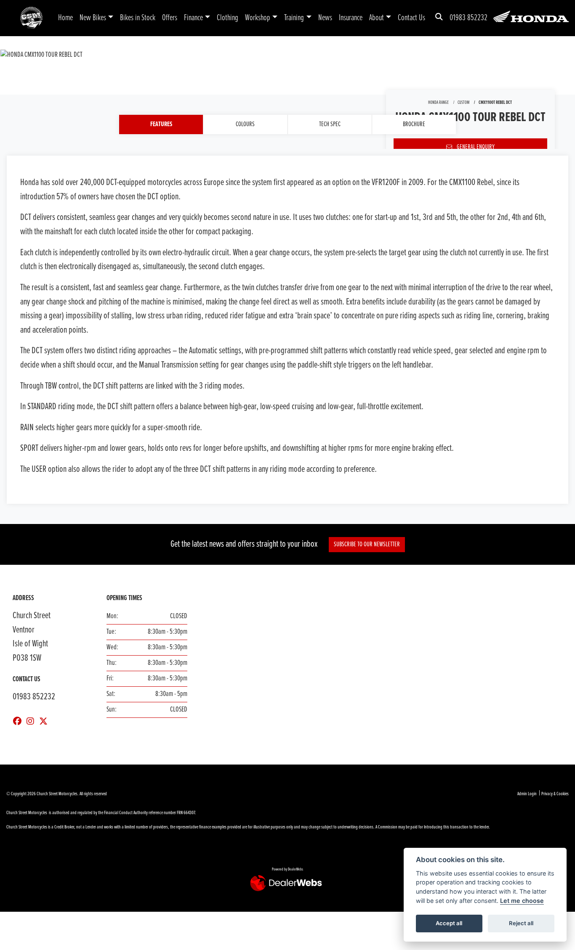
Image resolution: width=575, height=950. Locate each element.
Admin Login (527, 794)
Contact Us (411, 18)
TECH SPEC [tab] (330, 124)
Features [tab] (161, 124)
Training (294, 18)
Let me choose (522, 900)
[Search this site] (439, 17)
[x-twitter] (45, 722)
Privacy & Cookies (555, 794)
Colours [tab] (245, 124)
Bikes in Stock (137, 18)
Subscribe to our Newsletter (367, 544)
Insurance (350, 18)
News (325, 18)
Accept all (449, 923)
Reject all (521, 923)
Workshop (257, 18)
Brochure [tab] (414, 124)
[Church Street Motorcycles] (31, 18)
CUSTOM (463, 103)
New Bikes (93, 18)
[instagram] (32, 722)
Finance (193, 18)
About (376, 18)
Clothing (227, 18)
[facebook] (19, 722)
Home (65, 18)
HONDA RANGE (438, 103)
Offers (169, 18)
